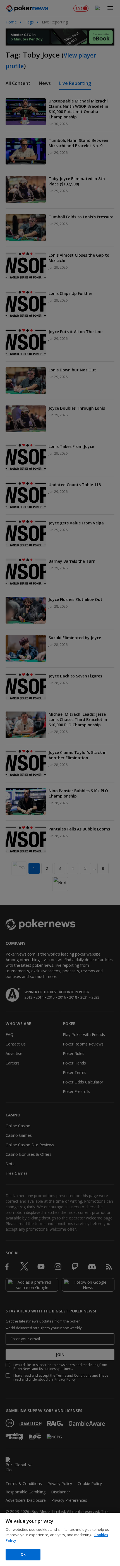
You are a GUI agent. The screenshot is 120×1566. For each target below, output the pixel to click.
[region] (60, 1539)
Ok (23, 1554)
